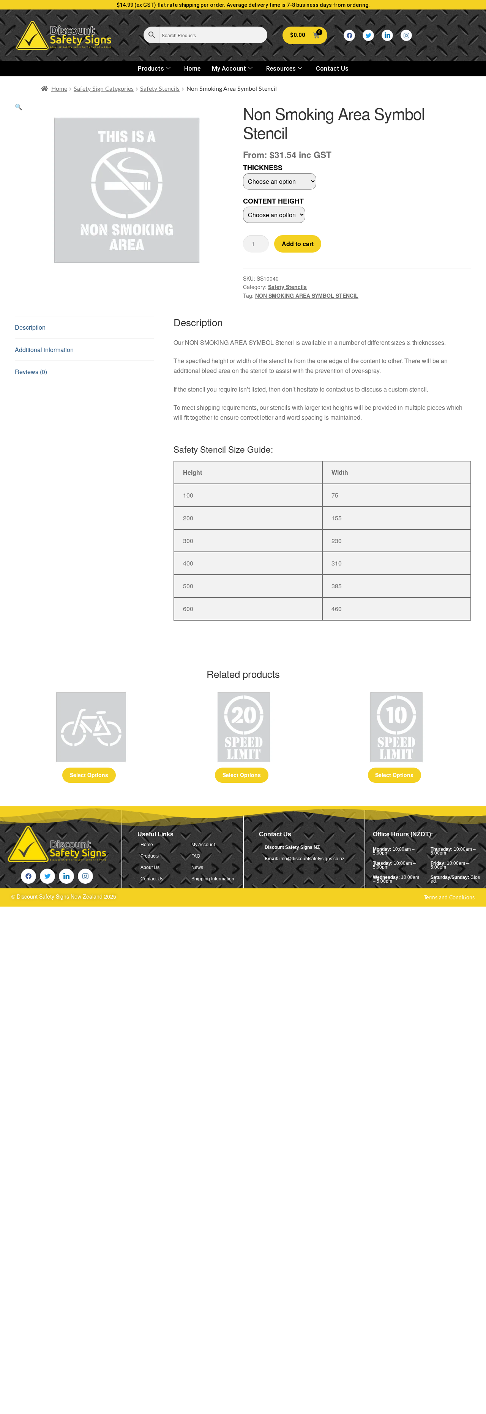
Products (151, 68)
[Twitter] (368, 35)
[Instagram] (406, 35)
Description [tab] (30, 327)
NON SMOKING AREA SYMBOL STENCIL (306, 295)
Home (192, 68)
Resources (281, 68)
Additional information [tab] (44, 349)
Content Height (273, 201)
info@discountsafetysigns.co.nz (311, 858)
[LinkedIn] (387, 35)
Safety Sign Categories (104, 89)
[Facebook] (349, 35)
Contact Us (332, 68)
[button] (18, 106)
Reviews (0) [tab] (31, 371)
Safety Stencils (160, 89)
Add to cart (298, 243)
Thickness (262, 167)
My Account (229, 68)
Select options (89, 775)
